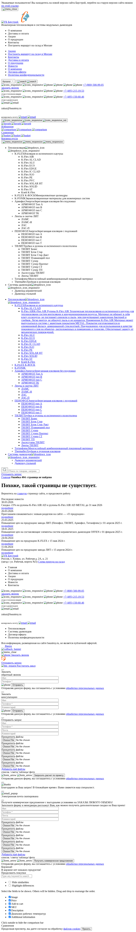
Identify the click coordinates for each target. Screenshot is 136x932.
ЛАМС (25, 388)
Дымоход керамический (28, 460)
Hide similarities (20, 882)
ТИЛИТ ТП (28, 439)
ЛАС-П (25, 397)
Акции (12, 51)
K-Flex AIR (77, 322)
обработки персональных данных (85, 688)
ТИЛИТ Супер (29, 430)
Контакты (13, 57)
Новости (13, 66)
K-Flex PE (27, 350)
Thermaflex (37, 451)
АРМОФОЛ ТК (30, 382)
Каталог (7, 81)
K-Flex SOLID (29, 356)
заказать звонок (10, 87)
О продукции (15, 63)
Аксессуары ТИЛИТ (33, 442)
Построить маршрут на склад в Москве (30, 54)
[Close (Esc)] (2, 669)
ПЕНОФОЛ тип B (31, 406)
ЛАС (24, 394)
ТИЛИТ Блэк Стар (31, 421)
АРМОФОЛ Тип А (32, 373)
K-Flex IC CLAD (30, 344)
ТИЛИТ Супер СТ (31, 436)
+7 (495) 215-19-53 (73, 90)
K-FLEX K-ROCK (25, 364)
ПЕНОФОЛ (46, 400)
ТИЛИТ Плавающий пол (35, 427)
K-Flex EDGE (29, 341)
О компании (15, 69)
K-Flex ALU (28, 335)
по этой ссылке (10, 5)
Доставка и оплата (18, 60)
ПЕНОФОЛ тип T (31, 412)
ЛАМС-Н (26, 391)
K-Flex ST (27, 359)
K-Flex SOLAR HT (32, 353)
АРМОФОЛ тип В (31, 376)
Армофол (45, 370)
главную (22, 493)
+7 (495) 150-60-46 (73, 96)
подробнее (7, 508)
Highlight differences (22, 885)
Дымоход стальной (25, 463)
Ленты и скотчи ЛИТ (27, 385)
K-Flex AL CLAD (31, 308)
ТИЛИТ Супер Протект (34, 433)
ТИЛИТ (46, 415)
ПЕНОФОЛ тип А (31, 403)
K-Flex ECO (28, 338)
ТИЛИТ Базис (29, 418)
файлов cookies (71, 928)
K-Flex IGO (27, 347)
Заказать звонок (19, 655)
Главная (5, 477)
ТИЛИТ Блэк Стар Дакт (35, 424)
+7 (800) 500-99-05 (93, 84)
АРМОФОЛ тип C (31, 379)
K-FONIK (20, 367)
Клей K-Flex (28, 361)
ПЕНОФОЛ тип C (31, 409)
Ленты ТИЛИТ (29, 445)
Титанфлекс (54, 448)
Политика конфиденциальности (26, 74)
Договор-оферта (17, 72)
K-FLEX (39, 305)
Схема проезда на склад (51, 561)
